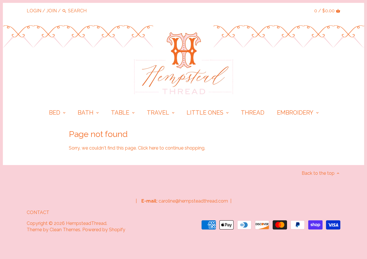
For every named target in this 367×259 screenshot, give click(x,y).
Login (34, 10)
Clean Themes (65, 229)
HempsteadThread (86, 223)
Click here (148, 148)
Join (51, 10)
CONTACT (38, 212)
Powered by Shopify (103, 229)
